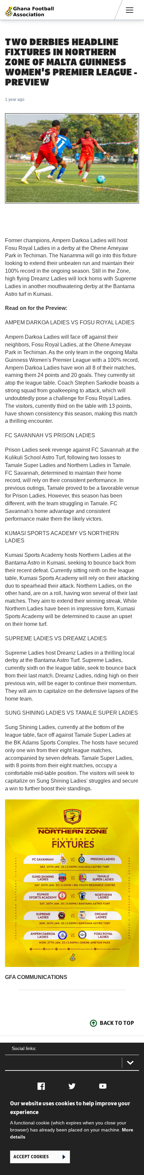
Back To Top (117, 1023)
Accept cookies (31, 1157)
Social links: (24, 1048)
